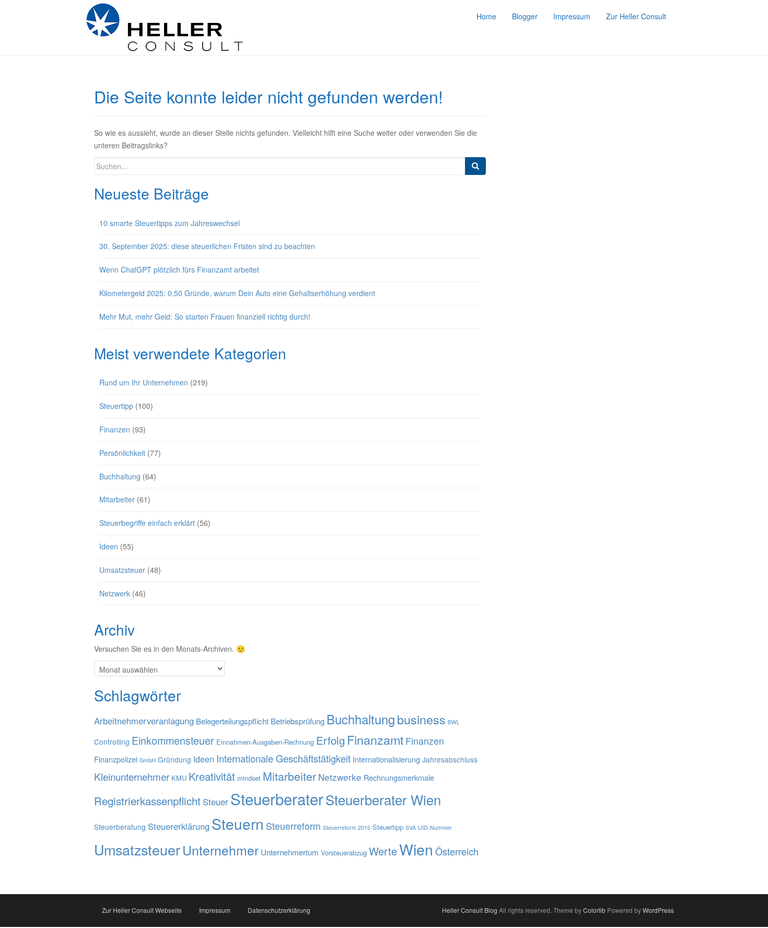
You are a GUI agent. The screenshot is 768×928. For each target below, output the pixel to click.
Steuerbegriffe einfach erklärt (147, 523)
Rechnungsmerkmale (399, 777)
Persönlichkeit (122, 453)
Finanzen (114, 429)
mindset (249, 778)
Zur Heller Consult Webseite (142, 910)
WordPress (658, 910)
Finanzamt (375, 739)
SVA (410, 827)
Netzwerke (340, 776)
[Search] (475, 166)
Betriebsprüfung (297, 720)
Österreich (457, 851)
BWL (454, 722)
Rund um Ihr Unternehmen (143, 382)
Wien (416, 849)
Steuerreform (293, 825)
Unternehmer (220, 850)
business (421, 719)
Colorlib (594, 910)
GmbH (147, 760)
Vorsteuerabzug (344, 852)
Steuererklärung (179, 826)
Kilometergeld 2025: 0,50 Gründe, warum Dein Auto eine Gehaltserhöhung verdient (237, 293)
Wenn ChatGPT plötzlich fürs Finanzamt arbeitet (179, 269)
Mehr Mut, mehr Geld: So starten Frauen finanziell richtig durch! (205, 316)
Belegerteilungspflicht (232, 720)
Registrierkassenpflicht (147, 800)
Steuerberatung (120, 826)
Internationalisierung (386, 759)
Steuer (215, 801)
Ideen (108, 546)
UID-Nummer (435, 827)
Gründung (174, 759)
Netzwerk (114, 593)
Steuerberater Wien (383, 799)
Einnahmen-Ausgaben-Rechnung (265, 742)
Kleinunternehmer (131, 776)
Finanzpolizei (115, 759)
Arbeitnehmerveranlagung (144, 720)
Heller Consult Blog (469, 910)
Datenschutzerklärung (279, 910)
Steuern (238, 823)
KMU (179, 778)
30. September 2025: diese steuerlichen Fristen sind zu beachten (207, 246)
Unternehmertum (290, 852)
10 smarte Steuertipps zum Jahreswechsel (169, 223)
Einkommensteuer (173, 740)
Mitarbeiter (117, 499)
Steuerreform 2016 (346, 827)
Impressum (214, 910)
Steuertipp (116, 406)
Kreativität (212, 776)
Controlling (112, 741)
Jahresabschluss (450, 759)
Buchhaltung (120, 476)
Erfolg (330, 740)
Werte (383, 851)
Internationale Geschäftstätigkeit (283, 758)
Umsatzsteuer (122, 570)
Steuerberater (276, 798)
